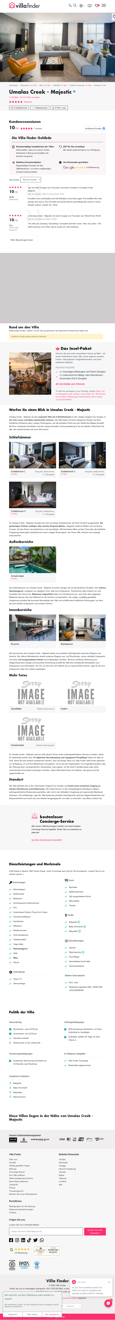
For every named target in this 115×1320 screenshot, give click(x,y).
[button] (57, 410)
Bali (60, 1184)
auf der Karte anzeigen (29, 97)
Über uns (13, 1159)
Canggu (62, 1165)
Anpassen (12, 1314)
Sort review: (14, 180)
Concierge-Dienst (17, 1172)
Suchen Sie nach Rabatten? (95, 1231)
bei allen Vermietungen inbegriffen (47, 840)
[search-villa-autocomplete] (75, 5)
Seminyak (63, 1162)
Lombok (62, 1181)
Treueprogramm (16, 1191)
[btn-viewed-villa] (89, 5)
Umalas (14, 97)
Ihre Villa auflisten (17, 1175)
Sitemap (12, 1169)
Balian (61, 1175)
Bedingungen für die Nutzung (22, 1206)
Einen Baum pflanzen (18, 1181)
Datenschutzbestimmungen (21, 1209)
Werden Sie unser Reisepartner (23, 1194)
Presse (12, 1188)
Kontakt (12, 1162)
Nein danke (32, 1314)
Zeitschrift (13, 1184)
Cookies (12, 1212)
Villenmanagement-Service (21, 1178)
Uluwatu (62, 1172)
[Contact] (70, 6)
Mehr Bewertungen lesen (22, 240)
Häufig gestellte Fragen (19, 1165)
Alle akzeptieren (52, 1314)
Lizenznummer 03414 (67, 1298)
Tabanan (63, 1178)
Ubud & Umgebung (67, 1169)
